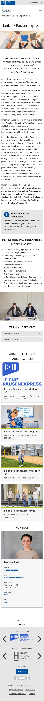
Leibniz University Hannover (25, 686)
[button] (4, 638)
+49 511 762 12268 (11, 570)
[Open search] (42, 2)
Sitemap (32, 694)
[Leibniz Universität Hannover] (8, 3)
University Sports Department (15, 15)
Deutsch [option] (35, 2)
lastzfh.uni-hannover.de (14, 577)
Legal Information (16, 690)
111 (5, 602)
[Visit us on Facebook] (16, 678)
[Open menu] (41, 10)
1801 (6, 595)
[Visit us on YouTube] (22, 678)
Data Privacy (30, 690)
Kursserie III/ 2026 (11, 333)
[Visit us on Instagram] (27, 678)
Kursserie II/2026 (11, 339)
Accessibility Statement (17, 694)
